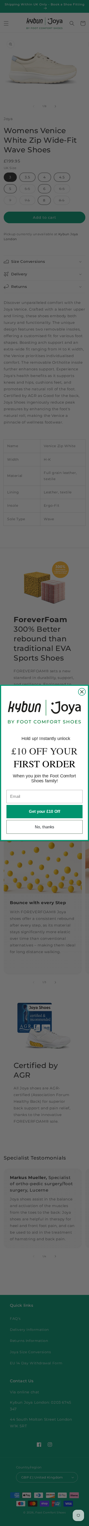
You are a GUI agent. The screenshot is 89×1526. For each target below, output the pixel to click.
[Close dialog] (82, 691)
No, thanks (44, 827)
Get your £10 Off (44, 812)
